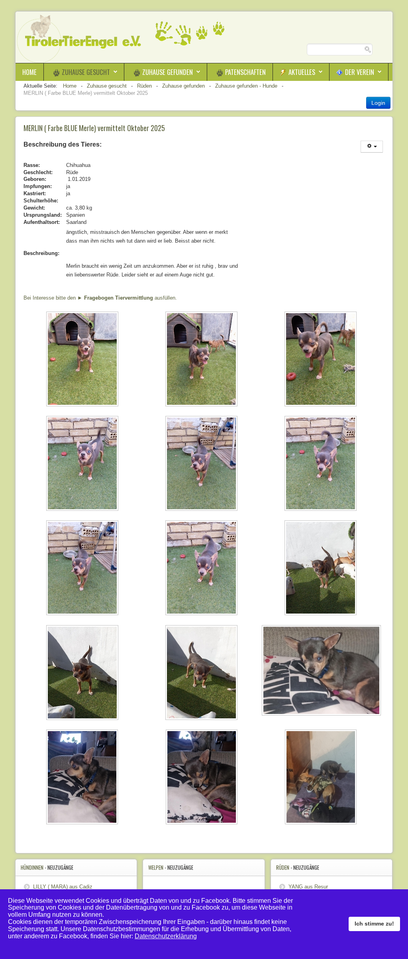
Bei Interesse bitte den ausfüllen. (100, 298)
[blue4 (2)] (83, 464)
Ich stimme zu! (374, 923)
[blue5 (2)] (321, 464)
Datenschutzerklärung (166, 936)
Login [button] (378, 103)
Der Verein (359, 72)
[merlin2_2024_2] (321, 671)
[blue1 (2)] (83, 360)
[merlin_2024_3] (83, 778)
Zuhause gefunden (167, 72)
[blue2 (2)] (202, 360)
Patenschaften (245, 72)
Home (29, 72)
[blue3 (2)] (321, 360)
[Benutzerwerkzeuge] (372, 147)
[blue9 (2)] (202, 673)
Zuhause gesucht (86, 72)
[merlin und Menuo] (321, 778)
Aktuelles (301, 72)
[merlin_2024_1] (202, 778)
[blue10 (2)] (83, 673)
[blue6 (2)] (202, 464)
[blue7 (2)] (321, 568)
